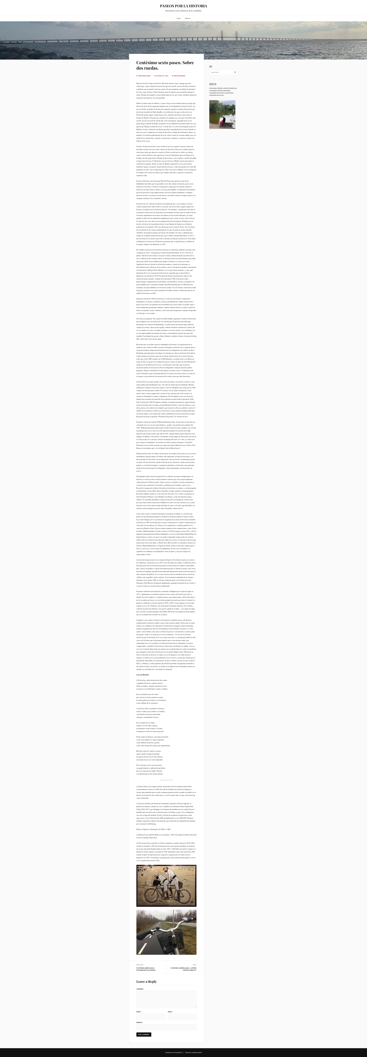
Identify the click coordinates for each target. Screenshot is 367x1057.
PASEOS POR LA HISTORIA (183, 5)
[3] (179, 448)
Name (139, 1012)
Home (179, 18)
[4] (174, 531)
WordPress (178, 1052)
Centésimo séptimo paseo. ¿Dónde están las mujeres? (183, 969)
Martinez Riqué (145, 76)
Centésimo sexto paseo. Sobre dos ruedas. (165, 65)
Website (139, 1022)
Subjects (187, 18)
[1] (177, 281)
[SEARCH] (235, 72)
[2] (160, 410)
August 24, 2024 (162, 76)
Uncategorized (179, 76)
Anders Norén (197, 1052)
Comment (140, 989)
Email (170, 1012)
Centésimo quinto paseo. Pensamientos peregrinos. (146, 969)
